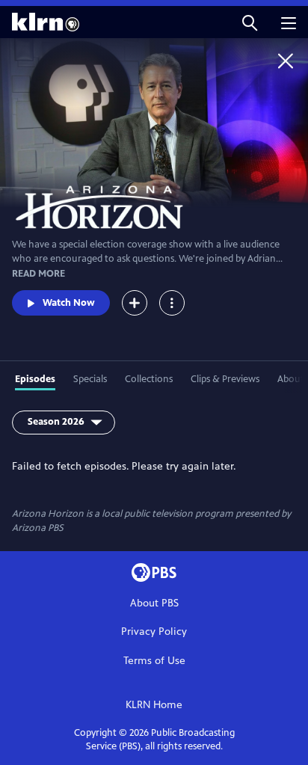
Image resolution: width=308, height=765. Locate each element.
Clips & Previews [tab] (225, 379)
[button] (249, 22)
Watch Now (69, 303)
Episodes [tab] (35, 379)
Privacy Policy (154, 631)
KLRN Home (154, 704)
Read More (38, 274)
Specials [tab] (90, 379)
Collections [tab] (149, 379)
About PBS (154, 603)
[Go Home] (285, 60)
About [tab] (290, 379)
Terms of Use (154, 660)
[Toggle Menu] (172, 303)
